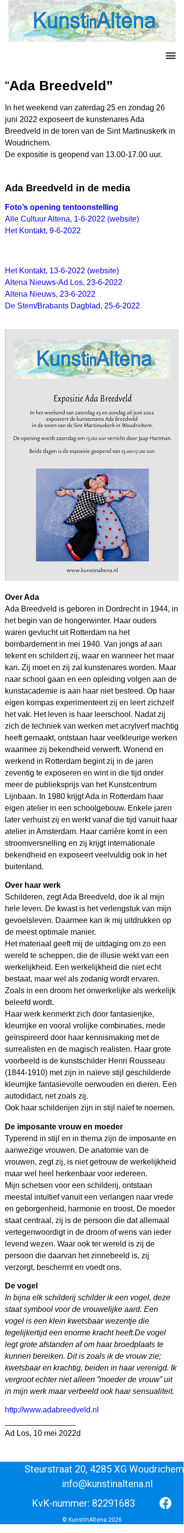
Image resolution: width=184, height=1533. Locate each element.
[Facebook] (165, 1503)
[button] (170, 55)
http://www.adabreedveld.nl (52, 1410)
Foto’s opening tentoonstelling (61, 207)
